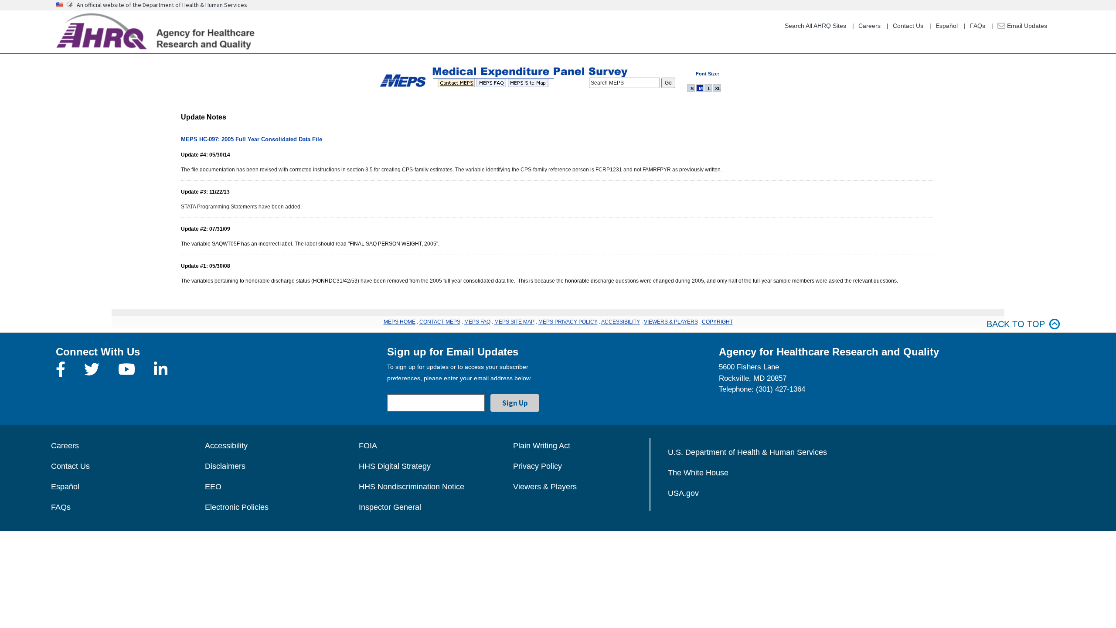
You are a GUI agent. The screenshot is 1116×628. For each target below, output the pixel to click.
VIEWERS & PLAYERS (671, 322)
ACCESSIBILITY (620, 322)
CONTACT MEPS (439, 322)
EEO (213, 486)
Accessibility (226, 445)
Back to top (1016, 324)
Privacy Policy (537, 466)
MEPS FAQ (477, 322)
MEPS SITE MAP (514, 322)
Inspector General (390, 507)
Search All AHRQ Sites (815, 25)
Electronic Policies (237, 507)
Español (947, 25)
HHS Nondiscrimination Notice (411, 486)
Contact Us (908, 25)
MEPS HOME (399, 322)
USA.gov (683, 493)
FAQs (977, 25)
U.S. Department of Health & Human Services (747, 452)
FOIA (368, 445)
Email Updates (1026, 25)
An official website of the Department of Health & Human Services (162, 5)
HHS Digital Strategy (395, 466)
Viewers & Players (545, 486)
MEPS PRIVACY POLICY (568, 322)
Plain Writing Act (541, 445)
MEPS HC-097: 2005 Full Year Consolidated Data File (251, 139)
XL (718, 88)
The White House (698, 472)
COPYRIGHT (717, 322)
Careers (869, 25)
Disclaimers (225, 466)
